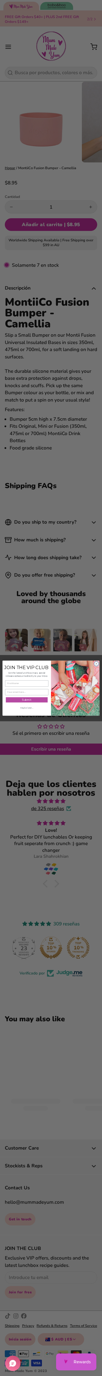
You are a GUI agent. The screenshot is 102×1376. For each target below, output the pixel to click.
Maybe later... (26, 708)
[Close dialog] (96, 663)
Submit (26, 699)
